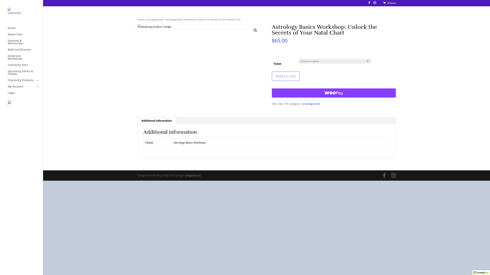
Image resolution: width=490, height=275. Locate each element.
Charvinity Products (21, 80)
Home (12, 28)
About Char (15, 34)
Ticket (277, 64)
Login (11, 93)
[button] (255, 30)
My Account (15, 86)
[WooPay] (334, 93)
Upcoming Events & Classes (20, 73)
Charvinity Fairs (18, 65)
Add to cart (286, 76)
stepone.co (193, 175)
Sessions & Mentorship (15, 42)
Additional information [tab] (156, 120)
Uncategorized (155, 19)
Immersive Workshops (15, 57)
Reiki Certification (19, 49)
